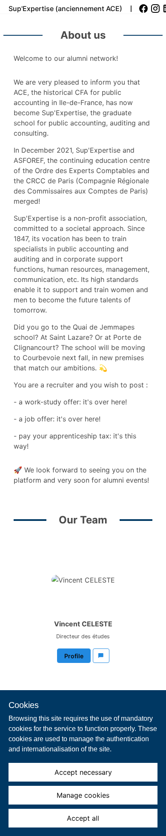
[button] (101, 655)
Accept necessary (83, 772)
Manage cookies (83, 795)
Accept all (83, 818)
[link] (144, 8)
